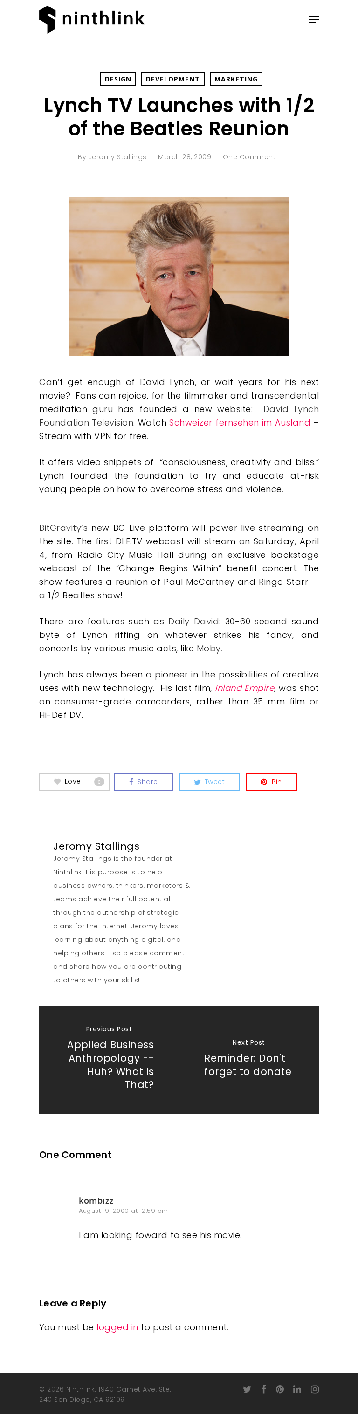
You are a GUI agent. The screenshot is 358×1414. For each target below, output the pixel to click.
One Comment (249, 157)
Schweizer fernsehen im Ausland (239, 422)
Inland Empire (244, 688)
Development (173, 78)
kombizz (96, 1200)
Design (118, 78)
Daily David (193, 621)
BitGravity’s (63, 528)
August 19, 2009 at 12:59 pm (123, 1210)
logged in (117, 1327)
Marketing (236, 78)
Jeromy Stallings (118, 157)
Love (83, 781)
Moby (209, 648)
